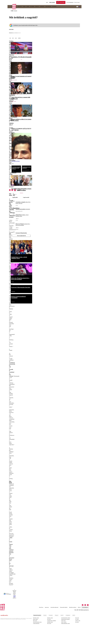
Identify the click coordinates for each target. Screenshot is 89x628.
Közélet (45, 615)
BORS (12, 10)
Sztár (24, 6)
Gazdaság (50, 615)
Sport (27, 6)
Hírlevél (79, 607)
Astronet (42, 6)
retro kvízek (14, 101)
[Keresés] (77, 6)
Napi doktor (48, 6)
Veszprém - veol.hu (77, 620)
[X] (10, 190)
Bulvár (62, 615)
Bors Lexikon (52, 2)
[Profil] (79, 6)
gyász (17, 205)
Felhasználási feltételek (63, 607)
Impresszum (47, 607)
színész (13, 163)
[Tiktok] (82, 605)
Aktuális (20, 6)
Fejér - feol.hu (49, 619)
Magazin (56, 615)
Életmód (32, 6)
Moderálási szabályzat (72, 607)
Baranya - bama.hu (35, 619)
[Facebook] (88, 605)
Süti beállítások (85, 607)
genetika (11, 29)
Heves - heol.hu (49, 623)
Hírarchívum (41, 607)
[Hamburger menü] (10, 6)
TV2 (21, 59)
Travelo (37, 6)
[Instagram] (85, 605)
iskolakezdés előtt (25, 170)
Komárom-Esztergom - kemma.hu (65, 619)
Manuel (17, 229)
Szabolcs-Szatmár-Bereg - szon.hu (65, 623)
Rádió (74, 615)
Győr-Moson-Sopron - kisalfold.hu (51, 620)
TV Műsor (54, 6)
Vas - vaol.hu (77, 619)
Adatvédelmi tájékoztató (54, 607)
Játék (47, 2)
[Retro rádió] (58, 3)
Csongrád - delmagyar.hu (36, 623)
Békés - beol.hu (35, 620)
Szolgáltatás (68, 615)
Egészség (15, 10)
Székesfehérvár (70, 2)
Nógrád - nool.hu (63, 620)
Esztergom (13, 291)
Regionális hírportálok (37, 615)
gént (10, 233)
